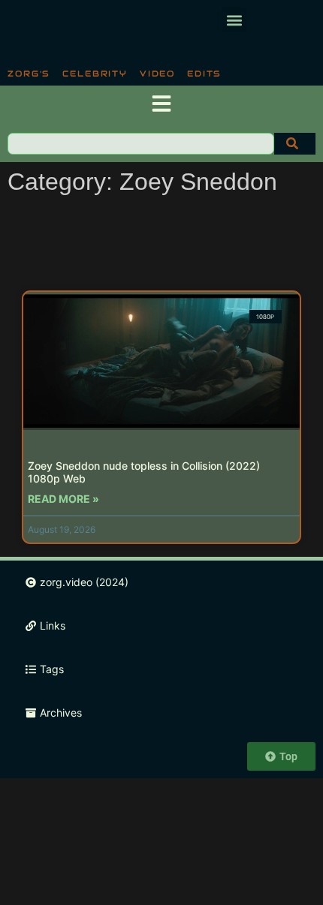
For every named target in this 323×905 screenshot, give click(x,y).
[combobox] (141, 144)
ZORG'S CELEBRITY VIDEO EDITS (115, 73)
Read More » (63, 498)
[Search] (294, 144)
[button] (234, 20)
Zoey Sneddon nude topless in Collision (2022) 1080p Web (144, 472)
